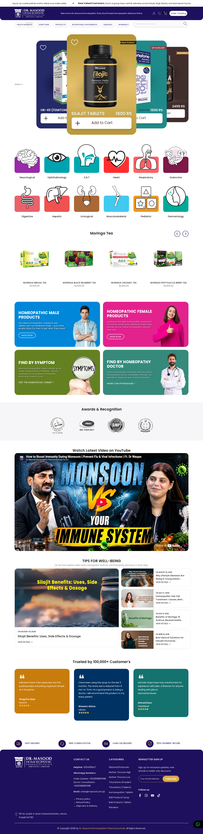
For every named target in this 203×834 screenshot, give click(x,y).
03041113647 (85, 767)
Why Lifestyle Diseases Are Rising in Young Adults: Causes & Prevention (170, 579)
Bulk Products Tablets (120, 802)
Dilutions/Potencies (119, 767)
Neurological (27, 177)
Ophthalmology (56, 177)
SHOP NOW (27, 335)
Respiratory (146, 177)
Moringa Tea (125, 24)
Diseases (108, 24)
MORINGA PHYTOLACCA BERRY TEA (39, 282)
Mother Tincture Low (119, 777)
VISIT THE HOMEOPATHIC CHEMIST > (36, 382)
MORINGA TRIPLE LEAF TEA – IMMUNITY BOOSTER (173, 284)
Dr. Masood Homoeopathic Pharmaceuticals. (102, 828)
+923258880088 (97, 778)
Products (60, 24)
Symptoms (44, 24)
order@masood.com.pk (89, 791)
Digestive (27, 216)
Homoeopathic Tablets (121, 792)
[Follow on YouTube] (152, 795)
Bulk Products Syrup (119, 797)
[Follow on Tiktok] (158, 795)
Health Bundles (25, 24)
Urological (87, 216)
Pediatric (146, 216)
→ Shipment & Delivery (85, 806)
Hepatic (57, 216)
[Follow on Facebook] (140, 795)
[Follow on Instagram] (146, 795)
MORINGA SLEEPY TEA (84, 282)
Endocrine (176, 177)
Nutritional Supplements (84, 24)
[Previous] (177, 234)
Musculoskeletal (116, 216)
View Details (24, 642)
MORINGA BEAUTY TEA (128, 282)
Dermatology (176, 216)
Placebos (113, 807)
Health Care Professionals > (121, 383)
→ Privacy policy (82, 799)
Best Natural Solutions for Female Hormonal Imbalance (170, 641)
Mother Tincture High (120, 772)
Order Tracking (178, 13)
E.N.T (86, 177)
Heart (116, 177)
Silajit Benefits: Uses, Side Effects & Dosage (49, 636)
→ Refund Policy (82, 802)
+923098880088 (82, 785)
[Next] (185, 234)
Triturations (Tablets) (120, 787)
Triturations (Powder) (120, 782)
